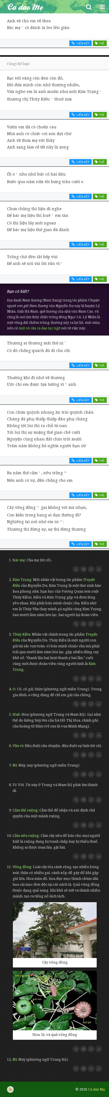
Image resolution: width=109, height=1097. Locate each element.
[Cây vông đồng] (55, 930)
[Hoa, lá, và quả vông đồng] (55, 1000)
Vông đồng (22, 866)
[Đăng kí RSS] (10, 1089)
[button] (89, 6)
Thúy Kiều (21, 634)
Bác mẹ (19, 559)
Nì (15, 1059)
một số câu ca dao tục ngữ (39, 328)
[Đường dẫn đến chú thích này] (76, 569)
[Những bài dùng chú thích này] (83, 569)
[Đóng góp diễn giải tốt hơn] (91, 569)
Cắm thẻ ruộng (25, 810)
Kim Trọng (22, 579)
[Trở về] (98, 569)
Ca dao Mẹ (41, 6)
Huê (16, 714)
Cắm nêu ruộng (26, 835)
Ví (14, 784)
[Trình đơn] (102, 6)
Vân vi (18, 745)
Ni (15, 765)
